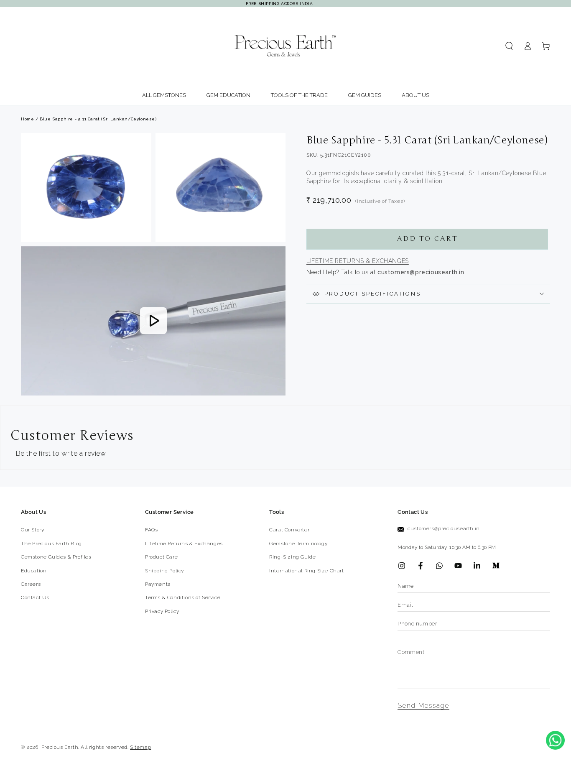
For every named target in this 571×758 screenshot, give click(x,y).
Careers (31, 584)
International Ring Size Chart (306, 571)
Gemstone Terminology (298, 543)
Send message (423, 706)
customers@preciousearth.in (444, 528)
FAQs (151, 530)
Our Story (32, 530)
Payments (158, 584)
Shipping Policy (164, 571)
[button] (509, 46)
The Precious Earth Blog (51, 543)
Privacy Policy (162, 611)
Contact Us (35, 597)
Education (33, 571)
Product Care (161, 557)
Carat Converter (289, 530)
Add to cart (427, 239)
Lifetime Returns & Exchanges (357, 261)
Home (27, 119)
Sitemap (140, 747)
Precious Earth (59, 747)
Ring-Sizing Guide (292, 557)
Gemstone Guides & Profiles (56, 557)
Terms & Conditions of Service (182, 597)
